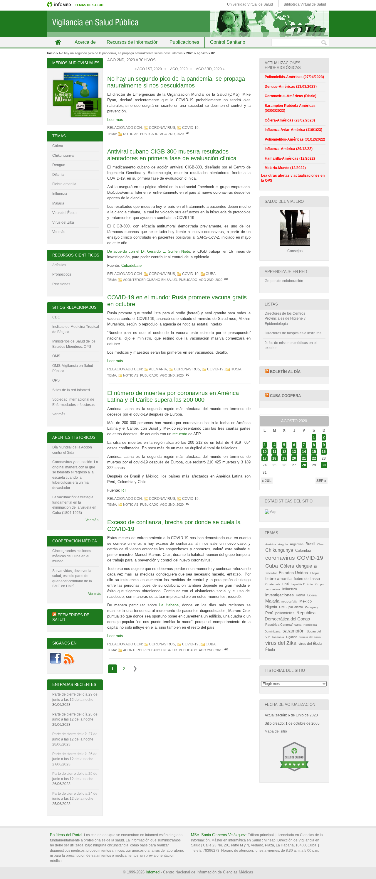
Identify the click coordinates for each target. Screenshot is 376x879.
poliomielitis (284, 613)
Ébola (270, 650)
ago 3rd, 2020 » (210, 69)
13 (294, 451)
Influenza (59, 194)
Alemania (158, 369)
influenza (289, 589)
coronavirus (162, 128)
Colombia (303, 550)
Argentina (296, 544)
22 (314, 458)
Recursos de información (133, 42)
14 (304, 451)
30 (324, 465)
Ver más (58, 232)
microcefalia (289, 601)
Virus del (59, 213)
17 (265, 458)
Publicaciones (184, 42)
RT (123, 490)
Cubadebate (131, 265)
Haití (285, 584)
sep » (321, 480)
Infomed (153, 872)
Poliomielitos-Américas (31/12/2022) (295, 139)
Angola (283, 544)
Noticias (130, 134)
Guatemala (272, 584)
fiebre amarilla (278, 578)
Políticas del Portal (66, 835)
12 (284, 451)
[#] (187, 134)
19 (284, 458)
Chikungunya (63, 155)
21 (304, 458)
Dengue (58, 165)
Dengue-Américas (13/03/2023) (291, 87)
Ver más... (93, 520)
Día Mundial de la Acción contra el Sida (72, 450)
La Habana (169, 605)
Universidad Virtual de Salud (250, 4)
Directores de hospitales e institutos (293, 333)
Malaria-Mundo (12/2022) (285, 168)
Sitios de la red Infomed (71, 390)
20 (294, 458)
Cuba (211, 274)
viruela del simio (310, 637)
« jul (266, 480)
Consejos (295, 251)
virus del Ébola (310, 644)
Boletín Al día (285, 372)
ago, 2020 (179, 69)
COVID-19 (190, 128)
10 (265, 451)
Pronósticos (61, 274)
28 (304, 465)
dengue (304, 566)
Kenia (300, 595)
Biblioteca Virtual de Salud (305, 4)
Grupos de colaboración (284, 281)
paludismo (295, 607)
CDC (56, 317)
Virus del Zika (63, 222)
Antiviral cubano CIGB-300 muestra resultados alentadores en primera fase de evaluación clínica (171, 154)
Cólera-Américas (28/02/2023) (290, 120)
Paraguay (311, 607)
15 (314, 451)
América (270, 544)
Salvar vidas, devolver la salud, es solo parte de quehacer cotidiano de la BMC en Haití (72, 578)
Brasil (310, 544)
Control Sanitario (227, 42)
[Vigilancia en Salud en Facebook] (55, 664)
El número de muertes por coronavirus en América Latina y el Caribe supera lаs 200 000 (173, 396)
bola (73, 213)
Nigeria (271, 607)
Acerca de (85, 42)
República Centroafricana (283, 624)
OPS (56, 380)
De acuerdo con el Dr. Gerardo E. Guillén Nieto (148, 251)
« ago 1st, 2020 (148, 69)
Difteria (58, 175)
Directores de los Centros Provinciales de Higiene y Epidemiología (285, 318)
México (305, 601)
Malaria (58, 203)
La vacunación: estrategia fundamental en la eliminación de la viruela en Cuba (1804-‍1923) (74, 505)
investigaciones (279, 595)
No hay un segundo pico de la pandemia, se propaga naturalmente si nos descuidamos (121, 53)
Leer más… (117, 119)
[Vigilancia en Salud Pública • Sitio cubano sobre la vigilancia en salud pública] (188, 24)
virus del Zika (280, 643)
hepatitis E (298, 584)
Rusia (236, 369)
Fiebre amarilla (64, 184)
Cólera (57, 146)
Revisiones (61, 284)
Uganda (291, 637)
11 (274, 451)
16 (324, 451)
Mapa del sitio (276, 731)
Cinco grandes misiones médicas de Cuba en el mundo (71, 556)
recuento (179, 434)
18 (274, 458)
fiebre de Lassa (307, 579)
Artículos (59, 265)
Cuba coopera (285, 396)
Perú (269, 613)
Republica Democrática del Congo (290, 615)
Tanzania (278, 637)
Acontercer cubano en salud (150, 279)
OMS (56, 356)
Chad (321, 544)
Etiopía (315, 573)
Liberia (312, 595)
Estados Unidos (293, 573)
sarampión (294, 630)
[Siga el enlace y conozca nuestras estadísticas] (270, 512)
